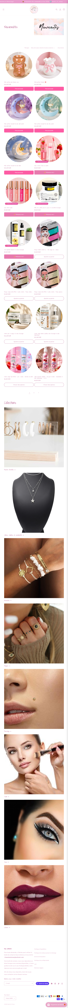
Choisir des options (19, 385)
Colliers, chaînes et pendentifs (13, 535)
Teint (5, 797)
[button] (3, 9)
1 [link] (29, 393)
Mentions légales (38, 968)
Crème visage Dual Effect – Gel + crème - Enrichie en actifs (18, 377)
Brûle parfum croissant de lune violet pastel (14, 124)
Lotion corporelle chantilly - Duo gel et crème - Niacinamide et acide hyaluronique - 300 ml (48, 377)
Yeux (5, 862)
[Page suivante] (38, 393)
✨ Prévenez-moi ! (49, 172)
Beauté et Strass (11, 1004)
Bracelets (7, 600)
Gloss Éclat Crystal (8, 207)
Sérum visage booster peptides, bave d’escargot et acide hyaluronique (46, 334)
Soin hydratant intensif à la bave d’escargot (14, 250)
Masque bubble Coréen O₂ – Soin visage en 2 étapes (46, 250)
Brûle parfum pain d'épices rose (11, 82)
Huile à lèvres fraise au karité (41, 165)
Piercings (6, 731)
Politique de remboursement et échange (45, 953)
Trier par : (26, 48)
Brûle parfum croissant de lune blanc (12, 165)
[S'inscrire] (32, 983)
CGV (35, 964)
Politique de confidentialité (41, 960)
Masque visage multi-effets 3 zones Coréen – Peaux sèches (18, 292)
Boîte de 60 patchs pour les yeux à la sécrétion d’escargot (47, 207)
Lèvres (6, 927)
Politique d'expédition (40, 949)
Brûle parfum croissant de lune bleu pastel (44, 124)
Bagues (6, 666)
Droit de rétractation (40, 956)
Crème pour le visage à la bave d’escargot (13, 333)
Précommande (19, 88)
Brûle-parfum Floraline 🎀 (40, 82)
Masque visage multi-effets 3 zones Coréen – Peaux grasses (48, 292)
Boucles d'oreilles (9, 470)
